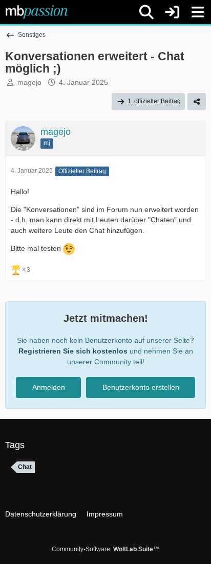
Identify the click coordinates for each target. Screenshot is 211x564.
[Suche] (146, 12)
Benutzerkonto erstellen (140, 387)
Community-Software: (105, 549)
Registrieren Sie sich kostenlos (73, 351)
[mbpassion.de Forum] (36, 12)
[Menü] (197, 12)
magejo (29, 82)
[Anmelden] (172, 12)
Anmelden (48, 387)
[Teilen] (196, 101)
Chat (25, 467)
